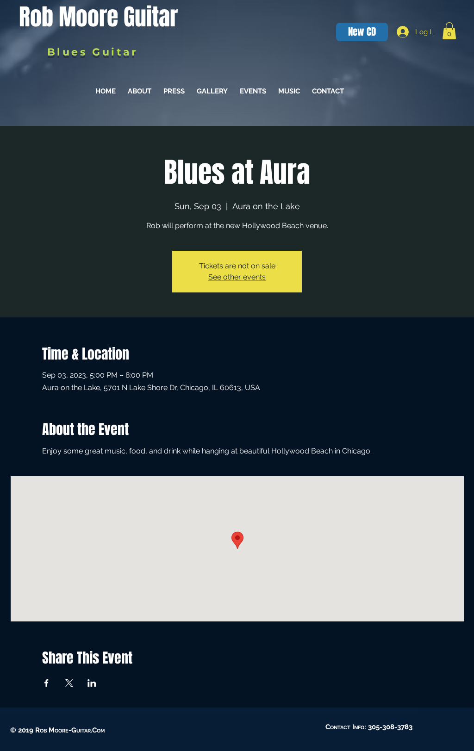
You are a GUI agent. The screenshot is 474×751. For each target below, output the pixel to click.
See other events (237, 277)
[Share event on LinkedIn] (91, 683)
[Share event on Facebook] (46, 683)
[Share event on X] (69, 683)
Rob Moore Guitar (98, 17)
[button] (449, 30)
